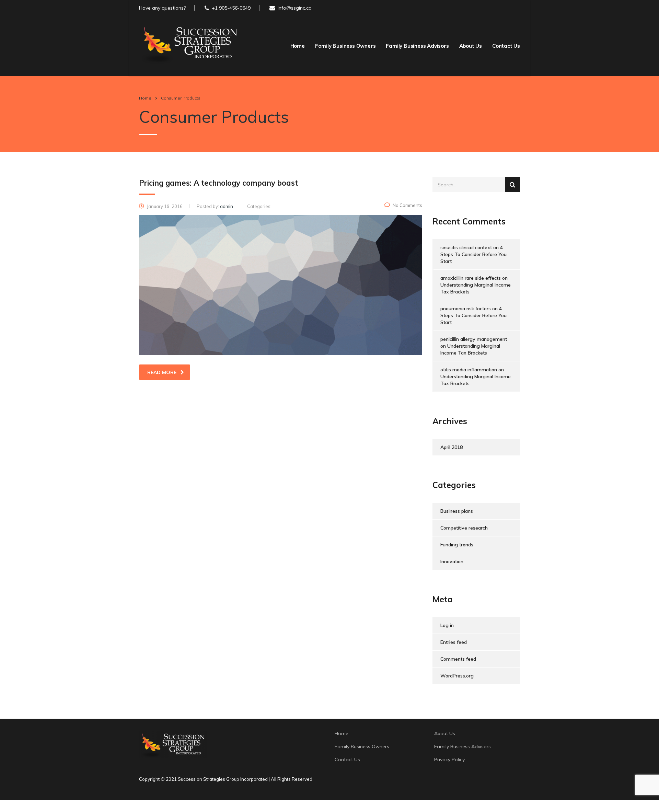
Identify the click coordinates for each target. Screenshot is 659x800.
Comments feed (458, 659)
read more (161, 372)
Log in (447, 625)
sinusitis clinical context (466, 247)
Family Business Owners (345, 46)
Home (297, 46)
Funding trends (456, 545)
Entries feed (453, 642)
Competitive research (464, 528)
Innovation (451, 561)
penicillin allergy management (473, 339)
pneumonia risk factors (465, 308)
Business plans (456, 511)
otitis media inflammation (468, 370)
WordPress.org (457, 676)
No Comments (407, 205)
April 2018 (451, 447)
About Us (470, 46)
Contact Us (506, 46)
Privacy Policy (449, 759)
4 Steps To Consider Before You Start (473, 254)
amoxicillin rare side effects (470, 278)
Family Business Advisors (417, 46)
